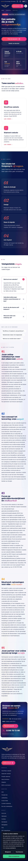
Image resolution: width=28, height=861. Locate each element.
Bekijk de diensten (14, 43)
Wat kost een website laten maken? (12, 338)
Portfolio (3, 819)
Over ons (3, 813)
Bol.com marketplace (6, 806)
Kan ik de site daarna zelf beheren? (11, 308)
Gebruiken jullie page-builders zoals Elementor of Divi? (12, 299)
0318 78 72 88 (13, 730)
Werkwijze (3, 816)
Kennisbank (4, 822)
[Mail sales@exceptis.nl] (20, 1)
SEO (2, 792)
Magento (3, 782)
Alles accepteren (14, 856)
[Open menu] (25, 6)
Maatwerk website (6, 773)
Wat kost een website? (10, 279)
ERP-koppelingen (5, 830)
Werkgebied (4, 824)
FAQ (2, 827)
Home (2, 10)
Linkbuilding (4, 797)
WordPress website (6, 770)
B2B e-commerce (5, 785)
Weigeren (8, 852)
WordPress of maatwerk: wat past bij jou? (14, 331)
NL (24, 1)
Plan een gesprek (14, 39)
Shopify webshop (5, 776)
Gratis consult (8, 763)
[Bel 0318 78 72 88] (17, 1)
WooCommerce (5, 779)
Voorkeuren (19, 852)
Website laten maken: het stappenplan (13, 335)
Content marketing (6, 803)
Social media (4, 800)
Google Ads (4, 795)
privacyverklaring (11, 848)
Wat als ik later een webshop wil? (9, 316)
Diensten (8, 10)
